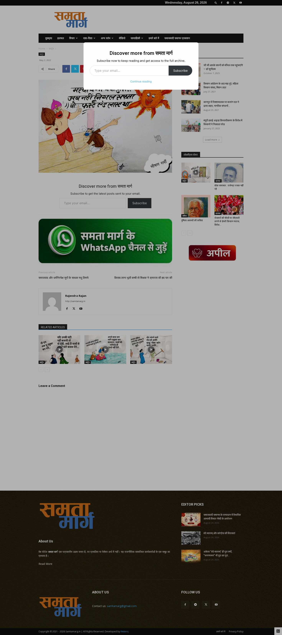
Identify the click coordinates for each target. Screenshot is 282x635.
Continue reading (141, 81)
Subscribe (180, 70)
